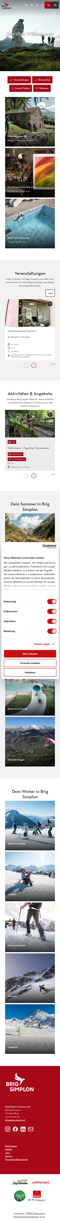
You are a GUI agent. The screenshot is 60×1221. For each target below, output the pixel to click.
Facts (42, 1216)
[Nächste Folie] (33, 365)
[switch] (51, 611)
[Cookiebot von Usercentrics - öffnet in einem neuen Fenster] (42, 546)
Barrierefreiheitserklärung (26, 1216)
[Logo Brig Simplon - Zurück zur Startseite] (6, 5)
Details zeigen (42, 644)
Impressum (19, 1213)
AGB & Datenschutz (35, 1213)
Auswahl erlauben (30, 663)
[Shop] (48, 5)
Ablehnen (30, 672)
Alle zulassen (30, 653)
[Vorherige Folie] (26, 365)
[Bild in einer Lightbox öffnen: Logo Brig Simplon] (20, 1082)
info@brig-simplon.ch (15, 1120)
